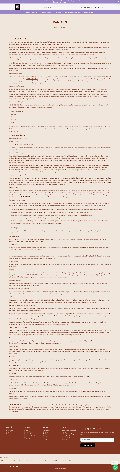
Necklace (58, 13)
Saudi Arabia (56, 461)
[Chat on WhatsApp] (115, 467)
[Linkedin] (13, 466)
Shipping (27, 438)
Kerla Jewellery (47, 436)
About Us (8, 432)
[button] (103, 8)
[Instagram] (10, 466)
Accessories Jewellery (72, 13)
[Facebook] (6, 466)
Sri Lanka (71, 461)
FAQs (26, 430)
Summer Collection (88, 13)
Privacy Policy (28, 432)
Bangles (45, 432)
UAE (27, 461)
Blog (7, 436)
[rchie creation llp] (17, 7)
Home (28, 13)
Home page (9, 430)
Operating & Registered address (69, 431)
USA (2, 461)
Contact (8, 434)
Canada (20, 461)
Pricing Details (66, 436)
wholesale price (57, 203)
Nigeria (64, 461)
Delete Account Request (69, 434)
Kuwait (32, 461)
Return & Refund (29, 434)
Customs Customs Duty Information (68, 439)
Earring (45, 434)
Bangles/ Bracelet (46, 13)
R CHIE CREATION (32, 79)
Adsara (64, 468)
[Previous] (39, 1)
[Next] (81, 1)
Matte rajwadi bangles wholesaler (19, 289)
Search (45, 440)
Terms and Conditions (30, 436)
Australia (13, 461)
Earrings (34, 13)
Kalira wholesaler (14, 244)
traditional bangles (55, 405)
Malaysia (40, 461)
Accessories (46, 430)
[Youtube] (17, 466)
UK (7, 461)
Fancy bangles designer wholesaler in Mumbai (22, 175)
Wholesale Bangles (14, 39)
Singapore (47, 461)
